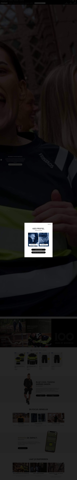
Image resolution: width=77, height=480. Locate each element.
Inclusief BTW (33, 244)
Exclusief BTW (43, 244)
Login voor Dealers (38, 249)
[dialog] (38, 240)
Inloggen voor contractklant (38, 252)
